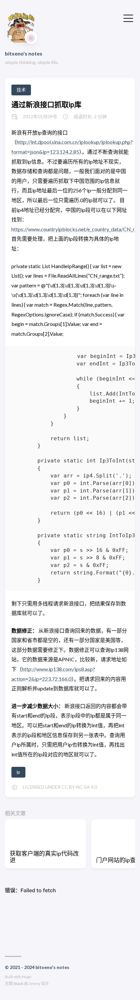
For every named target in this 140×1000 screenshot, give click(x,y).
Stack (18, 983)
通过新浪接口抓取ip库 (46, 104)
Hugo (26, 976)
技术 (21, 89)
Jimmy (34, 983)
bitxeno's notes (23, 53)
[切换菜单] (128, 17)
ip (18, 772)
